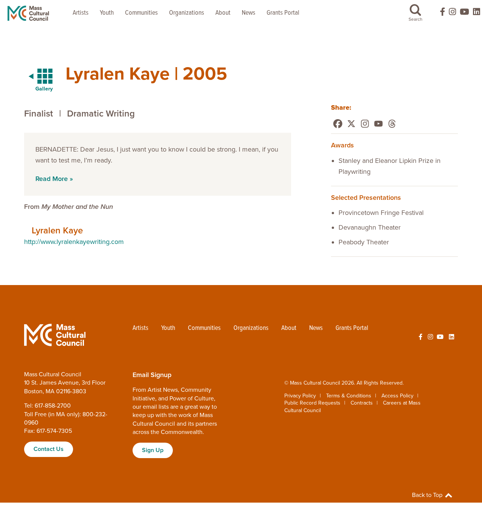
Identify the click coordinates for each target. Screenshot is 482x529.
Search (416, 19)
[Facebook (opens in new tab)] (439, 13)
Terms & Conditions (348, 396)
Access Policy (397, 396)
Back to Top (428, 495)
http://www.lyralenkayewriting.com (74, 242)
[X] (351, 124)
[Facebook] (338, 124)
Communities (141, 13)
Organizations (186, 13)
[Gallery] (36, 76)
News (248, 13)
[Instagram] (365, 124)
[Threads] (392, 124)
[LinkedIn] (476, 13)
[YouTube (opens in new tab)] (464, 13)
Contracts (362, 403)
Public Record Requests (312, 403)
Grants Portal (283, 13)
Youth (107, 13)
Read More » (54, 179)
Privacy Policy (300, 396)
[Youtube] (378, 124)
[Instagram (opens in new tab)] (452, 13)
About (222, 13)
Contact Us (49, 449)
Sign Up (152, 450)
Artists (80, 13)
